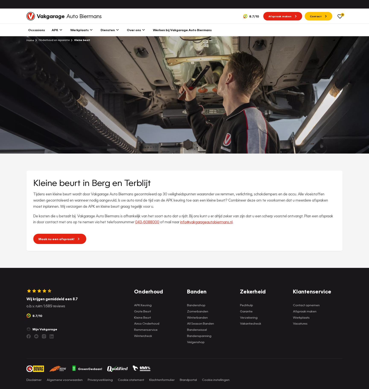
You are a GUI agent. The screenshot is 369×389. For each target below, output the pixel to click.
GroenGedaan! (90, 369)
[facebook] (28, 336)
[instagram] (44, 336)
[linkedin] (52, 336)
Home (30, 40)
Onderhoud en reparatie (54, 40)
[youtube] (36, 336)
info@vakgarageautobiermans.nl (206, 222)
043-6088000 (147, 222)
